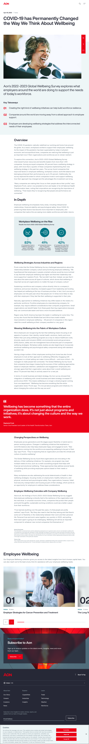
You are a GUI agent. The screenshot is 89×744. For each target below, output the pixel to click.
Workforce (44, 706)
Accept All (66, 739)
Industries (25, 698)
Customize (66, 730)
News (5, 706)
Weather (44, 702)
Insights (25, 702)
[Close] (86, 734)
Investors (6, 702)
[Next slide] (11, 622)
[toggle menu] (84, 4)
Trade (43, 695)
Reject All (66, 734)
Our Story (6, 695)
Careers (6, 698)
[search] (79, 3)
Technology (45, 698)
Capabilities (26, 695)
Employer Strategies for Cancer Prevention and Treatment (30, 612)
